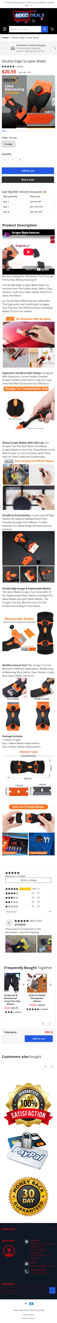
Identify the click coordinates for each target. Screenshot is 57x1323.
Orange (8, 144)
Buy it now (28, 179)
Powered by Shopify (36, 1310)
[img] (22, 920)
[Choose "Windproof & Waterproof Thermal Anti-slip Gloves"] (17, 975)
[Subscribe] (52, 1290)
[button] (5, 29)
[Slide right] (55, 48)
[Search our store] (44, 29)
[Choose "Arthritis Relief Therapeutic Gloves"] (44, 975)
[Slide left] (2, 48)
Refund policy (28, 1315)
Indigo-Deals (23, 1310)
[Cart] (52, 29)
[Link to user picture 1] (21, 944)
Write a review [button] (28, 880)
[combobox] (28, 29)
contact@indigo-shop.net (43, 1265)
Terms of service (28, 1318)
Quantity (7, 154)
